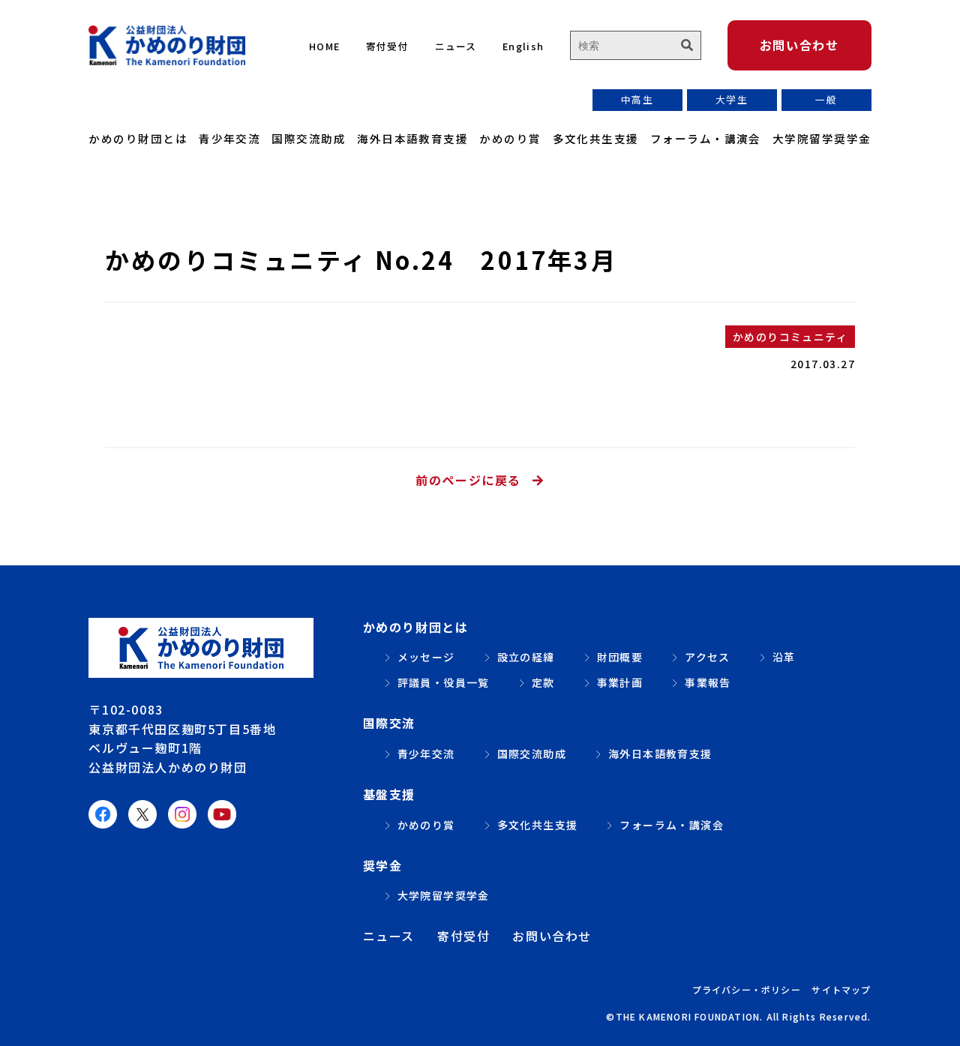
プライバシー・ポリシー (746, 989)
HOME (324, 46)
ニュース (456, 46)
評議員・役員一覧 (444, 682)
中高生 (637, 99)
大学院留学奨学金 (822, 138)
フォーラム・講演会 (705, 138)
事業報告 (708, 682)
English (523, 46)
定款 (543, 682)
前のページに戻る (468, 480)
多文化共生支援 (596, 138)
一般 (826, 99)
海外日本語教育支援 (412, 138)
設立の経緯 (526, 656)
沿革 (784, 656)
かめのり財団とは (138, 138)
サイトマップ (841, 989)
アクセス (707, 656)
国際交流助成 (309, 138)
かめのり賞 (510, 138)
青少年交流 (229, 138)
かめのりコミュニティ (790, 336)
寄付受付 (387, 46)
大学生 (732, 99)
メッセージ (426, 656)
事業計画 (620, 682)
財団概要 (620, 656)
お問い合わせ (799, 45)
